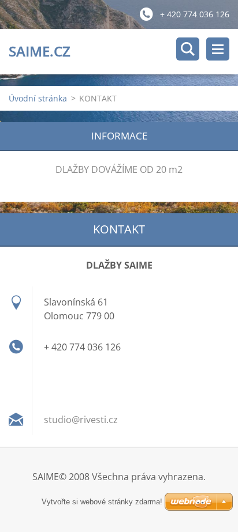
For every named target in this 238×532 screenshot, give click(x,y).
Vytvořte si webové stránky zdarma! (102, 501)
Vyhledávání (187, 49)
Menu (217, 49)
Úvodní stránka (38, 98)
